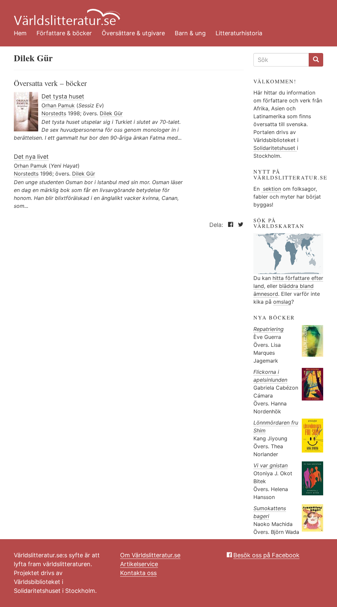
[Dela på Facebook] (229, 224)
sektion (271, 188)
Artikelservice (139, 564)
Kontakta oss (138, 572)
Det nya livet (31, 156)
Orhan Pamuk (58, 105)
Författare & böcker (64, 33)
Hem (20, 33)
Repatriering (268, 329)
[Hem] (163, 13)
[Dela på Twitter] (239, 224)
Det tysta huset (62, 96)
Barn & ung (190, 33)
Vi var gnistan (270, 465)
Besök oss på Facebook (266, 555)
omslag (282, 301)
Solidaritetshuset (275, 148)
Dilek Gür (111, 113)
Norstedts (53, 113)
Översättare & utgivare (133, 33)
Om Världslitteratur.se (150, 555)
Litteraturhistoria (239, 33)
